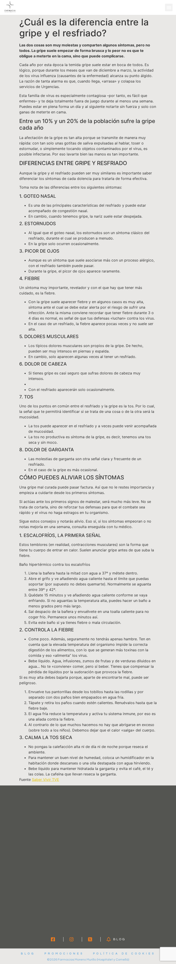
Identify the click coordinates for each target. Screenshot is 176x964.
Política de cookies (124, 953)
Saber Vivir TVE (45, 779)
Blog (28, 953)
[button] (169, 7)
